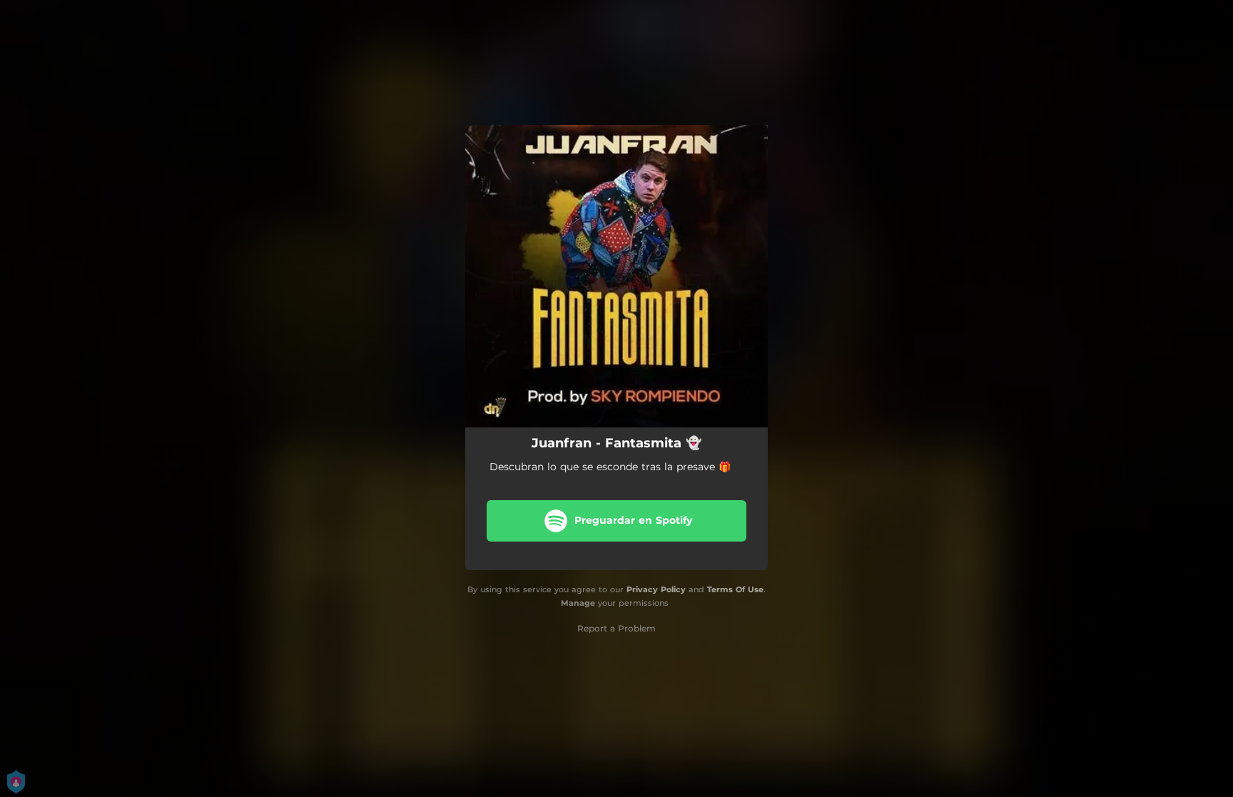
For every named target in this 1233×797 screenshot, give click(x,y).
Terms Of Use (735, 589)
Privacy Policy (656, 589)
